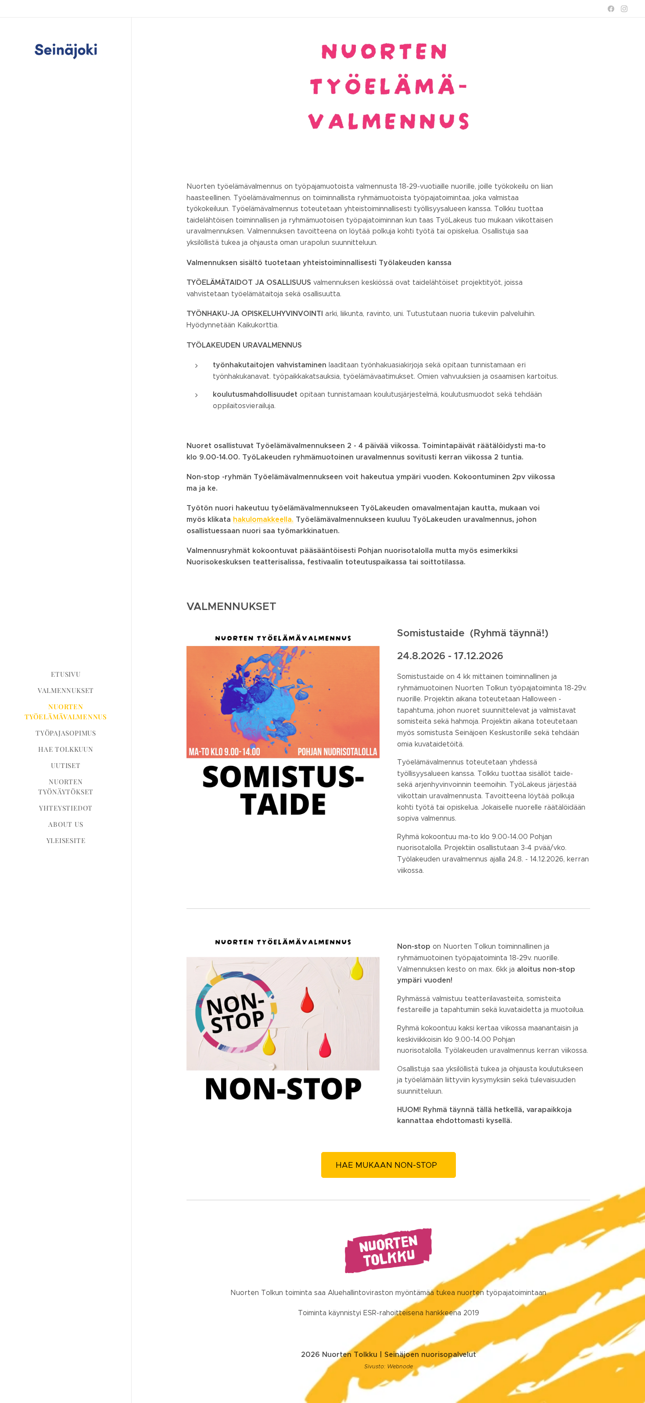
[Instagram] (624, 8)
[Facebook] (611, 8)
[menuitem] (66, 674)
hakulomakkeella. (263, 519)
